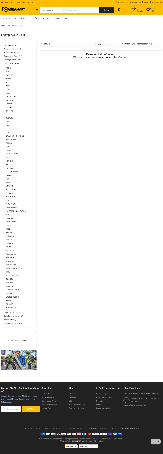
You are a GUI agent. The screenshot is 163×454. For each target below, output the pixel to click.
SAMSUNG (10, 236)
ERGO (8, 147)
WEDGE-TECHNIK (13, 297)
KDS (7, 179)
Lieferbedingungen (103, 394)
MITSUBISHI (11, 308)
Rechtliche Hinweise (76, 408)
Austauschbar (11, 254)
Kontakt (46, 18)
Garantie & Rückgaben (104, 397)
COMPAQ (9, 111)
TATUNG (9, 261)
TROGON (9, 286)
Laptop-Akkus (47, 408)
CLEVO (9, 104)
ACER (8, 68)
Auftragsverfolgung (133, 2)
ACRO (8, 72)
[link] (158, 437)
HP (7, 165)
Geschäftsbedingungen (75, 429)
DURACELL (10, 304)
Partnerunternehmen (130, 429)
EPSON (9, 143)
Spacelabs (10, 250)
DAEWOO (10, 118)
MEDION (9, 193)
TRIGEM (9, 283)
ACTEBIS (9, 75)
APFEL (8, 79)
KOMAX (9, 107)
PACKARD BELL (12, 222)
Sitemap (114, 429)
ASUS (8, 86)
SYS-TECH (10, 258)
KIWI (8, 182)
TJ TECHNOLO (12, 275)
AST (7, 82)
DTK (7, 132)
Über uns (119, 2)
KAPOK (9, 175)
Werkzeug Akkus (48, 397)
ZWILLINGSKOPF (13, 290)
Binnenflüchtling (12, 172)
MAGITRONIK (11, 190)
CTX (7, 114)
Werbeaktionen (60, 18)
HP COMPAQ (11, 168)
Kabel (8, 93)
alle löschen (120, 57)
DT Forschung (11, 129)
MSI (7, 200)
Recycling (100, 401)
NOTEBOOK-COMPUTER (16, 211)
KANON (9, 300)
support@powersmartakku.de (135, 405)
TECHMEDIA (11, 265)
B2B (70, 401)
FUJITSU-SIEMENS (13, 154)
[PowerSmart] (13, 10)
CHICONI (9, 100)
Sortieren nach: (128, 44)
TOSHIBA (9, 279)
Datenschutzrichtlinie (98, 429)
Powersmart (76, 441)
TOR (8, 157)
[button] (19, 342)
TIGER (8, 272)
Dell (7, 122)
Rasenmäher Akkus (49, 404)
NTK (7, 215)
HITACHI (9, 161)
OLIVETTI (10, 218)
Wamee (9, 293)
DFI (7, 125)
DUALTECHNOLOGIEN (15, 136)
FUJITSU (9, 150)
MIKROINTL (10, 197)
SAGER (9, 232)
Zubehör (34, 18)
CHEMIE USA (11, 97)
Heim (3, 25)
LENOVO (9, 186)
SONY (8, 247)
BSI (7, 89)
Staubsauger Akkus (49, 401)
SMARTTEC (10, 243)
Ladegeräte (19, 18)
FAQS (146, 2)
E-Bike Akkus (47, 394)
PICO (8, 229)
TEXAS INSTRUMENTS (15, 268)
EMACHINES (11, 139)
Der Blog (72, 397)
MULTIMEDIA (11, 204)
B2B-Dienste (157, 2)
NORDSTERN (11, 207)
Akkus (6, 18)
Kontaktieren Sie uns (77, 404)
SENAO (9, 240)
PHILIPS (9, 225)
